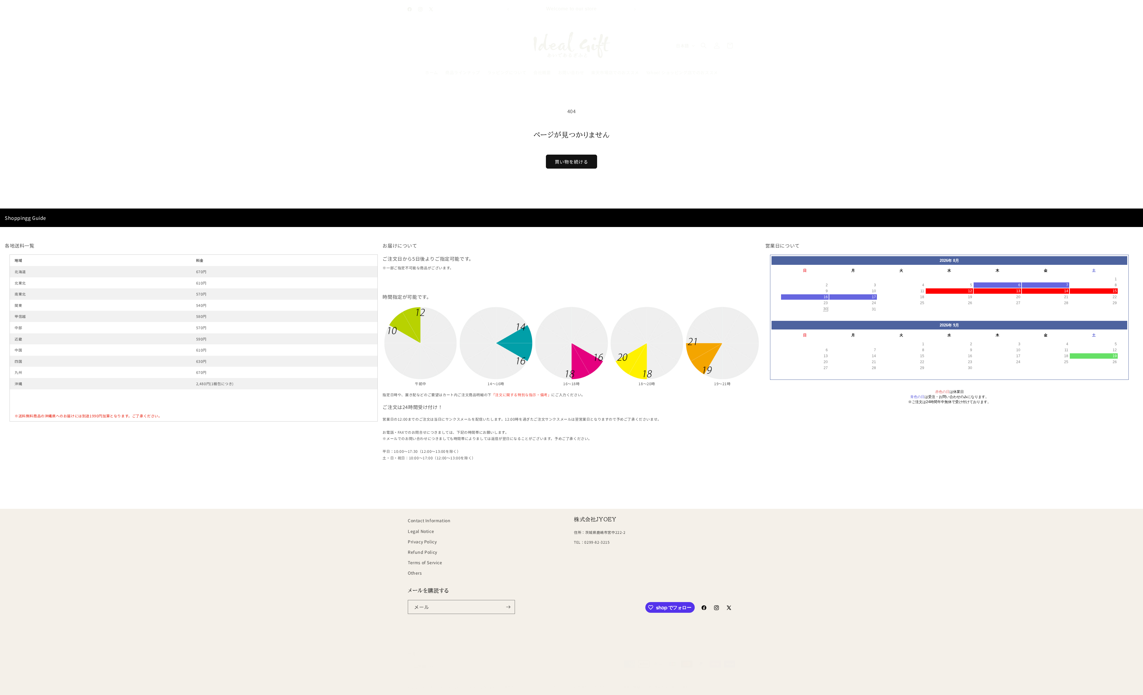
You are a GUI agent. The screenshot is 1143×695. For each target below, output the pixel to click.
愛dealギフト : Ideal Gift (441, 687)
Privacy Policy (422, 541)
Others (415, 573)
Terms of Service (425, 562)
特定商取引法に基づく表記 (668, 687)
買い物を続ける (571, 161)
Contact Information (429, 520)
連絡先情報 (631, 687)
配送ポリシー (605, 687)
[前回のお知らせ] (508, 9)
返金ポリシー (514, 687)
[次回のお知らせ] (634, 9)
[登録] (508, 607)
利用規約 (581, 687)
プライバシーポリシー (549, 687)
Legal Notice (421, 531)
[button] (703, 45)
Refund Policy (422, 552)
